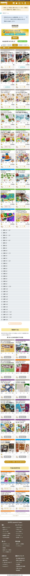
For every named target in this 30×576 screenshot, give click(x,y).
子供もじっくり (19, 529)
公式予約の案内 (6, 537)
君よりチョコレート (20, 442)
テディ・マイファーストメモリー (6, 112)
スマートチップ (19, 72)
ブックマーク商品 (6, 533)
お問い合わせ (19, 568)
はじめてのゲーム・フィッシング (21, 132)
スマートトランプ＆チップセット (21, 92)
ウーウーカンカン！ (20, 172)
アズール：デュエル (5, 382)
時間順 (20, 45)
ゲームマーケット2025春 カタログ (7, 362)
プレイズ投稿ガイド (7, 551)
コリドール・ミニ (5, 494)
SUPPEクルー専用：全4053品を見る (15, 462)
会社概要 (18, 564)
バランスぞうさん (5, 152)
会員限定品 (22, 67)
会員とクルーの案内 (7, 550)
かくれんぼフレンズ (21, 192)
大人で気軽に (19, 531)
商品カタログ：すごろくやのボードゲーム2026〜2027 (11, 52)
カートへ (7, 67)
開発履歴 (18, 570)
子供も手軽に (19, 527)
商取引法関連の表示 (20, 560)
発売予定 (6, 488)
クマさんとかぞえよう (21, 212)
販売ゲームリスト (6, 527)
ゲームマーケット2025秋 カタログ (7, 342)
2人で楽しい (19, 535)
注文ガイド (5, 529)
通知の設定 (5, 560)
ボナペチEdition (6, 545)
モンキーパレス (20, 422)
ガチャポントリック (20, 402)
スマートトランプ (5, 92)
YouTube (4, 564)
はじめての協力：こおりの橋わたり (22, 112)
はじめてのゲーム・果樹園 (5, 132)
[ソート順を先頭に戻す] (1, 45)
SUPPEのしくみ (6, 543)
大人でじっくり (19, 533)
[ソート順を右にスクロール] (28, 45)
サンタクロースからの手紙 (20, 382)
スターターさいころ (21, 152)
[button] (22, 41)
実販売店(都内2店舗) (20, 566)
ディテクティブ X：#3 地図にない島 (22, 474)
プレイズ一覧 (5, 531)
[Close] (27, 17)
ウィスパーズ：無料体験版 (5, 442)
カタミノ (3, 212)
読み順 (9, 45)
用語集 (4, 547)
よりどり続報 (5, 558)
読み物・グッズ (19, 537)
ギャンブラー (19, 494)
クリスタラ (18, 342)
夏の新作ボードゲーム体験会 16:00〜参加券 (9, 72)
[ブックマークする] (13, 67)
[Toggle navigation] (28, 3)
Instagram (5, 566)
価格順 (3, 45)
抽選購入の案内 (9, 34)
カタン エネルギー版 (6, 422)
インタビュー (19, 545)
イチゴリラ (3, 172)
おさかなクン (4, 192)
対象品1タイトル (20, 34)
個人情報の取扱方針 (20, 558)
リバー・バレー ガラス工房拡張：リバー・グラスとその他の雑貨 (12, 402)
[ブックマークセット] (16, 3)
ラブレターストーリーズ (20, 362)
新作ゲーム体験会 (20, 543)
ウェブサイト (19, 562)
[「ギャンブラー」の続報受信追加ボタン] (17, 508)
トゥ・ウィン (4, 474)
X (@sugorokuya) (7, 562)
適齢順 (15, 45)
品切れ (6, 126)
